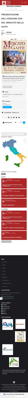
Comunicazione (6, 306)
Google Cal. (15, 112)
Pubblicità (5, 304)
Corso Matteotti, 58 (6, 104)
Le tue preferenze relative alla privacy (14, 394)
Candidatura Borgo (7, 283)
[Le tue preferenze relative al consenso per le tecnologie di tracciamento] (1, 298)
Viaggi (4, 271)
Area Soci (5, 286)
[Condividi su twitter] (11, 117)
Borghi (4, 265)
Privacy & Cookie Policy (7, 386)
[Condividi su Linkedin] (14, 117)
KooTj (24, 386)
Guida (4, 274)
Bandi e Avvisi (6, 280)
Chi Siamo (5, 262)
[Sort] (5, 174)
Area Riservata (14, 386)
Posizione (7, 101)
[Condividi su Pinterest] (16, 117)
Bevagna (4, 103)
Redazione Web (6, 308)
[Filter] (2, 174)
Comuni (4, 310)
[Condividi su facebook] (8, 117)
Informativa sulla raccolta (8, 396)
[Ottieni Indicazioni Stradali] (24, 122)
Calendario (7, 112)
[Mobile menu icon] (25, 2)
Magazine (5, 277)
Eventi (4, 268)
